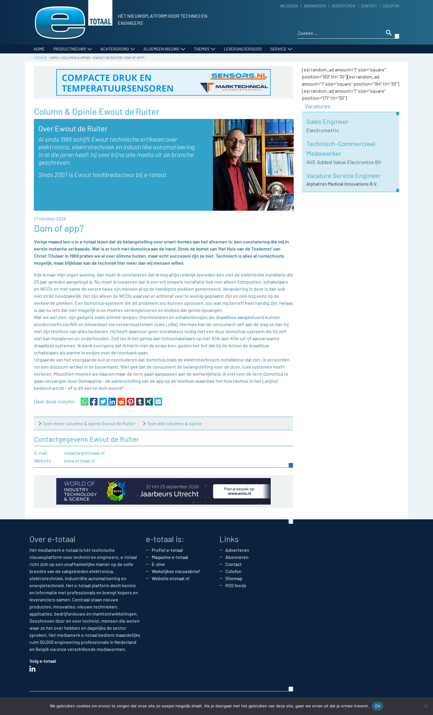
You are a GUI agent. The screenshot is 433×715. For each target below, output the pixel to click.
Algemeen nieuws (161, 48)
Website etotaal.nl (170, 578)
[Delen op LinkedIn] (112, 401)
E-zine (158, 564)
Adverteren (343, 6)
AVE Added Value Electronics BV (343, 162)
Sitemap (233, 578)
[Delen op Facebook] (93, 401)
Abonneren (315, 6)
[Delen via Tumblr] (140, 401)
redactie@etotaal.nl (84, 453)
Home (39, 48)
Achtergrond (114, 48)
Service (278, 48)
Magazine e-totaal (170, 557)
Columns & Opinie (76, 57)
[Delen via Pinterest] (130, 401)
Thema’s (201, 48)
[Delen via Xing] (149, 401)
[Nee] (426, 706)
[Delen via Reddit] (121, 401)
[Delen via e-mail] (158, 401)
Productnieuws (69, 48)
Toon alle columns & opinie (174, 423)
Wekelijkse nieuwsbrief (176, 571)
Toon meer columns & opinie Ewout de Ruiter (88, 423)
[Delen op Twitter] (103, 401)
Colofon (391, 6)
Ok (377, 705)
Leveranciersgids (243, 48)
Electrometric (322, 130)
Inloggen (289, 6)
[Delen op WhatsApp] (84, 401)
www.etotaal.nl (79, 460)
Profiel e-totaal (167, 550)
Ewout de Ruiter (107, 57)
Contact (369, 6)
